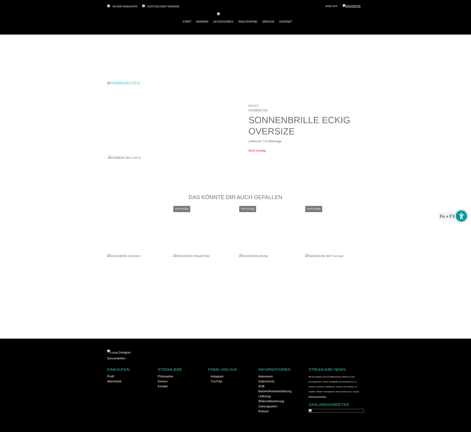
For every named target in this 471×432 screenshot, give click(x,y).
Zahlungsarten (267, 406)
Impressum (265, 376)
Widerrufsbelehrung (271, 401)
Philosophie (247, 21)
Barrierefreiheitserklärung (274, 391)
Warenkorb (114, 381)
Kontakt (285, 21)
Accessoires (223, 21)
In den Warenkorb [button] (139, 253)
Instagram (217, 376)
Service (268, 21)
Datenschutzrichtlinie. (318, 397)
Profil (110, 376)
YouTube (216, 381)
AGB (261, 386)
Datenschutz (266, 381)
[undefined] (461, 216)
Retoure (263, 411)
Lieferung (264, 396)
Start (187, 21)
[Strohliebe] (224, 14)
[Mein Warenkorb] (365, 7)
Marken (202, 21)
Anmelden (331, 6)
